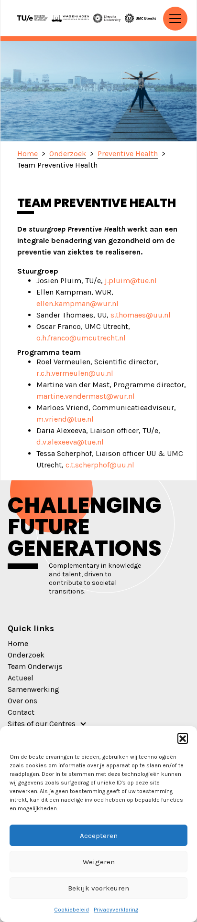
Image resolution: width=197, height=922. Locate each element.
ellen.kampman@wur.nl (77, 303)
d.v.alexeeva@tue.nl (70, 441)
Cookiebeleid (71, 909)
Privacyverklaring (116, 909)
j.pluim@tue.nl (131, 280)
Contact (21, 712)
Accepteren (99, 835)
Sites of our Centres (42, 723)
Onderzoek (26, 654)
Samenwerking (33, 689)
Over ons (22, 700)
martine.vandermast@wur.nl (85, 396)
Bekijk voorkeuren (98, 888)
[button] (182, 738)
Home (18, 643)
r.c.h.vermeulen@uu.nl (74, 373)
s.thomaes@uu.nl (140, 314)
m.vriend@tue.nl (65, 419)
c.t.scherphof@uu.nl (100, 464)
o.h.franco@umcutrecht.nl (81, 337)
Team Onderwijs (35, 666)
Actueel (20, 677)
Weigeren (99, 862)
